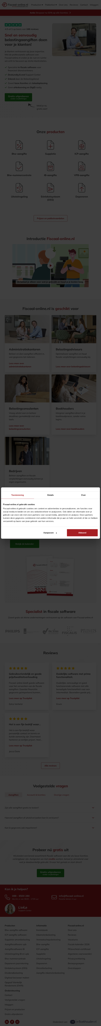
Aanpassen (48, 533)
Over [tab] (83, 495)
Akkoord (82, 533)
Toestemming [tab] (17, 495)
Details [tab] (50, 495)
